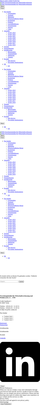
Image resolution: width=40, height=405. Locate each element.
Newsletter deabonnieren (15, 62)
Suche (21, 281)
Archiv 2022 (12, 34)
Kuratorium (11, 20)
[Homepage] (16, 3)
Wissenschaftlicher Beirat (15, 19)
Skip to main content (6, 1)
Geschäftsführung (13, 24)
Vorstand (10, 15)
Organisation (12, 13)
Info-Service (11, 61)
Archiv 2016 (12, 45)
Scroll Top (16, 1)
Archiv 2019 (12, 40)
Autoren (10, 57)
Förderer (10, 22)
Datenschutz (4, 325)
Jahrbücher (11, 55)
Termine (6, 47)
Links (9, 29)
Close (2, 8)
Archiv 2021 (12, 36)
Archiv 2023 (12, 33)
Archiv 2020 (12, 38)
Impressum (3, 323)
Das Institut (7, 12)
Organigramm (12, 26)
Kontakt (6, 59)
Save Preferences (6, 404)
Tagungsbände (12, 54)
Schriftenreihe (8, 50)
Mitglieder (11, 17)
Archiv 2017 (12, 43)
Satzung (10, 27)
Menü (2, 6)
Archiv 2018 (12, 41)
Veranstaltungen (9, 48)
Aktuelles (7, 31)
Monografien (12, 52)
